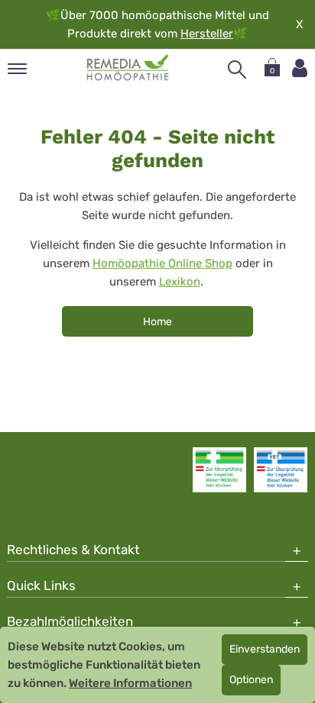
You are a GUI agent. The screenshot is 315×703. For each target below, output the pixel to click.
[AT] (128, 68)
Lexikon (179, 282)
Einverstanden (264, 649)
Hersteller (206, 33)
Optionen (251, 679)
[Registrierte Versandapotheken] (219, 469)
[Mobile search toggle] (237, 69)
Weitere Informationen (130, 683)
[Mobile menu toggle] (17, 70)
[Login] (299, 68)
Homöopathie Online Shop (162, 263)
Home (157, 321)
